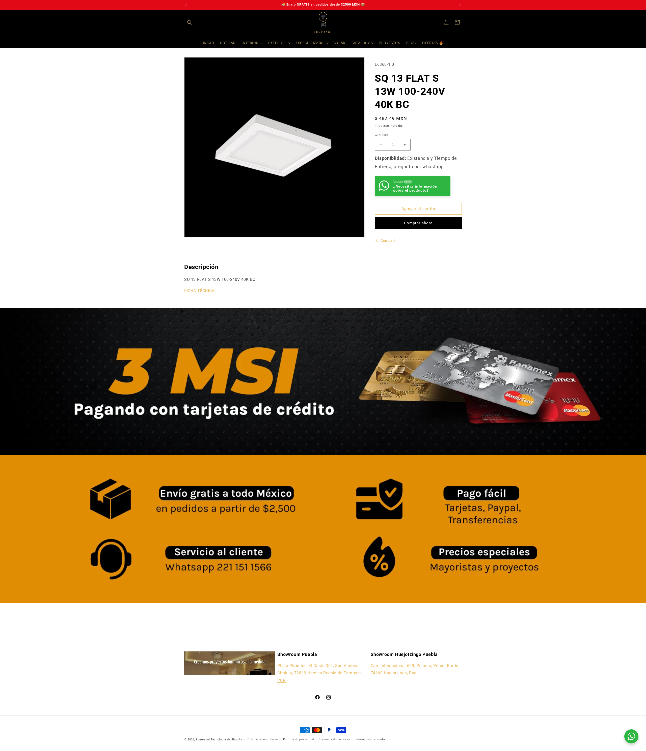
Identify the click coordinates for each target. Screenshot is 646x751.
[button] (189, 22)
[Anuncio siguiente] (460, 5)
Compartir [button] (389, 240)
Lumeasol (203, 739)
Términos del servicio (334, 739)
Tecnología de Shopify (226, 739)
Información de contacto (372, 739)
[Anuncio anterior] (186, 5)
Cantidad (381, 135)
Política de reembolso (262, 739)
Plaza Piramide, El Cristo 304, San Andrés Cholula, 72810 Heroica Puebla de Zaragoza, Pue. (320, 673)
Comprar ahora (418, 223)
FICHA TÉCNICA (199, 290)
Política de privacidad (298, 739)
